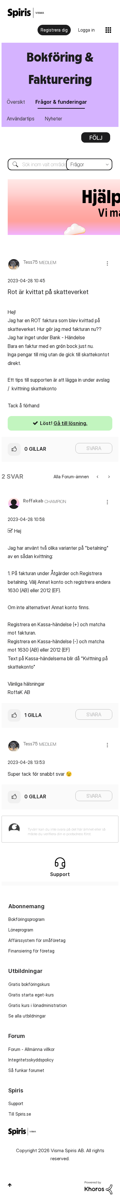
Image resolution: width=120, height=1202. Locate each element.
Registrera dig (54, 30)
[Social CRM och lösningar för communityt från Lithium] (98, 1187)
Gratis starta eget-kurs (31, 994)
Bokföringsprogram (26, 919)
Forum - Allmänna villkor (31, 1049)
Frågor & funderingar (61, 102)
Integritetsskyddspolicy (31, 1059)
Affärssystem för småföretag (37, 940)
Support (15, 1103)
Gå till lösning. (70, 423)
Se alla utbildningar (27, 1015)
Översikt (16, 102)
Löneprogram (20, 929)
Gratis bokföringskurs (29, 984)
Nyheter (53, 118)
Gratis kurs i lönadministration (37, 1005)
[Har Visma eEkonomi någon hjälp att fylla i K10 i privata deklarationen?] (108, 476)
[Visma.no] (26, 13)
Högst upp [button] (10, 1185)
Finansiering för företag (31, 950)
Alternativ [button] (95, 139)
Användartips (20, 118)
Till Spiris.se (19, 1114)
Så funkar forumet (26, 1070)
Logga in (86, 30)
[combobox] (60, 164)
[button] (107, 263)
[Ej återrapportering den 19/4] (98, 476)
